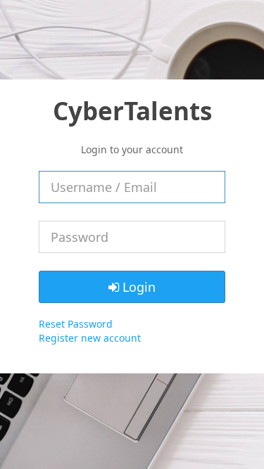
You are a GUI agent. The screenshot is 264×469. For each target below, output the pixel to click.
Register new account (90, 338)
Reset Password (76, 323)
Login (137, 286)
